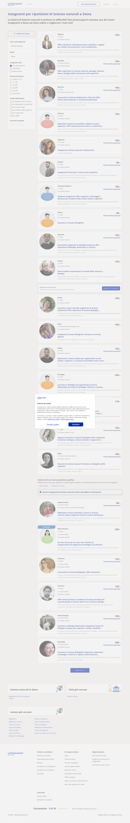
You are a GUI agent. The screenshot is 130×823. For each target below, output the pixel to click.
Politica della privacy (67, 419)
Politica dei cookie (53, 419)
